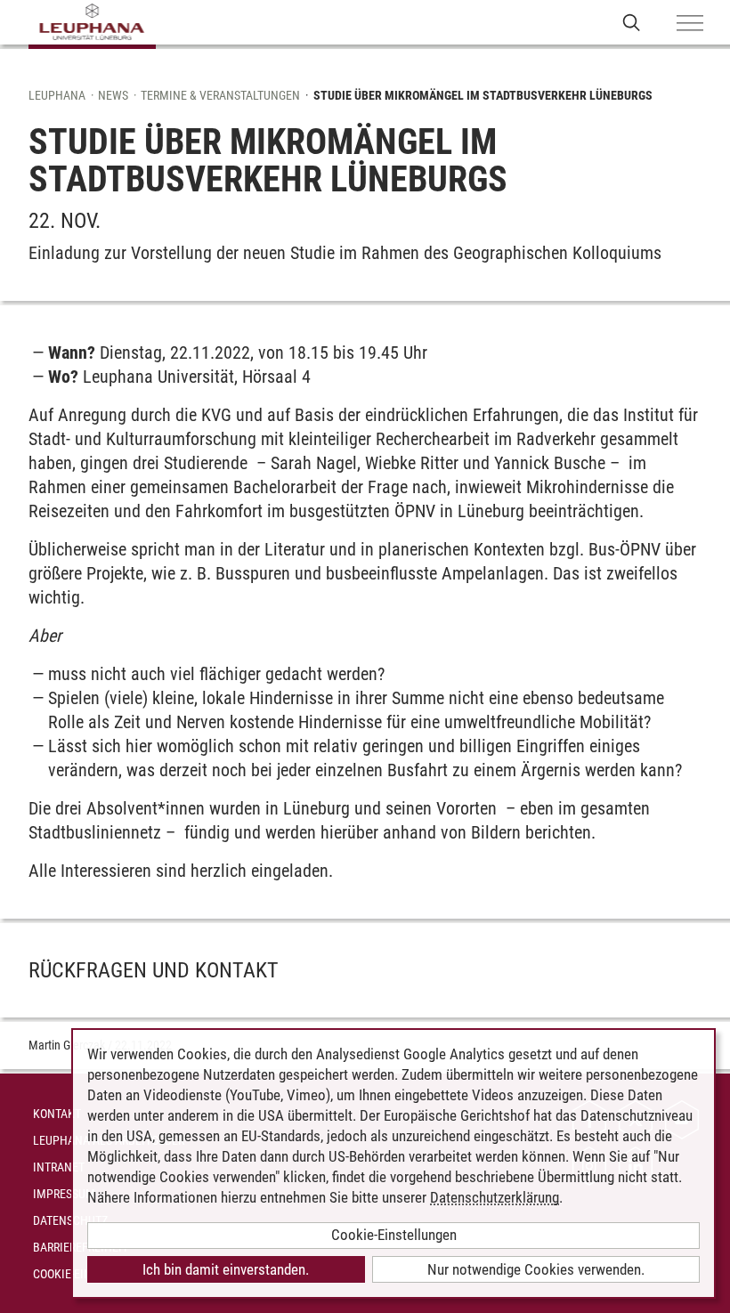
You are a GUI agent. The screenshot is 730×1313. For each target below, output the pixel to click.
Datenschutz (70, 1220)
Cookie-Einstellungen (394, 1235)
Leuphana (56, 95)
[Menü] (690, 24)
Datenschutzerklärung (494, 1197)
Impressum (64, 1194)
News (113, 95)
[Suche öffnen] (631, 21)
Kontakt (57, 1113)
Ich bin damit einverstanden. (225, 1269)
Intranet (59, 1167)
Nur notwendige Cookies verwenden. (536, 1269)
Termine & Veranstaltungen (220, 95)
